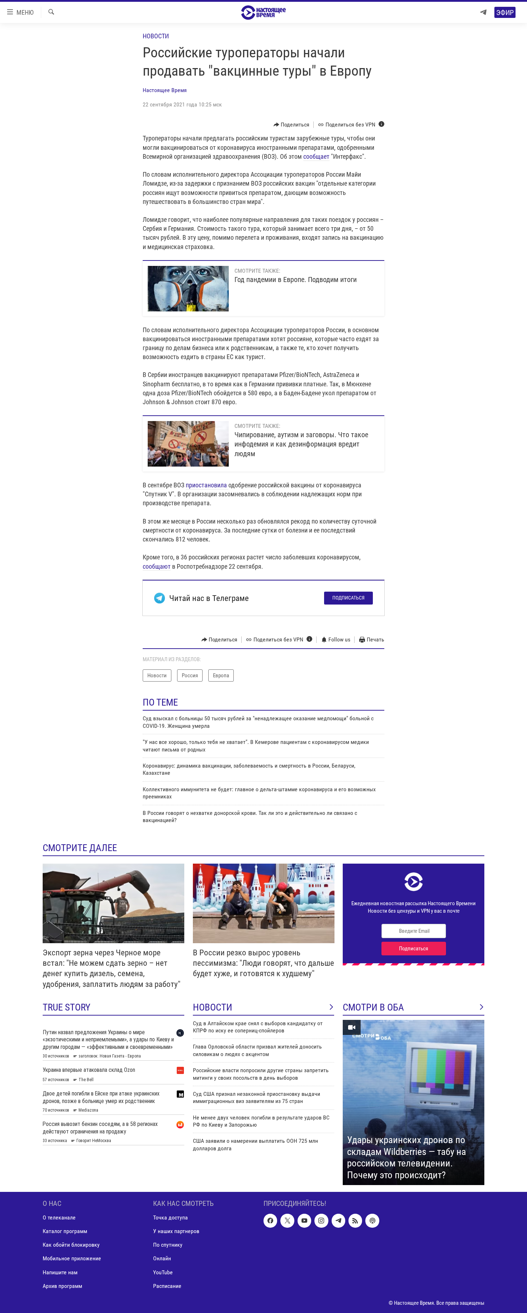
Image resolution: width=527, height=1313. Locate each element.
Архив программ (62, 1286)
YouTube (163, 1272)
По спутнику (167, 1245)
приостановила (207, 485)
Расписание (167, 1286)
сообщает (316, 156)
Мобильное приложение (72, 1258)
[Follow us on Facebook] (270, 1221)
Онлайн (162, 1258)
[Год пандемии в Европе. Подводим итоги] (188, 288)
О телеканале (59, 1217)
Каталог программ (65, 1231)
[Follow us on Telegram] (338, 1221)
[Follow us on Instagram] (321, 1221)
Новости (156, 36)
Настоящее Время (165, 90)
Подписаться (348, 598)
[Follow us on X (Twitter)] (287, 1221)
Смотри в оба (373, 1007)
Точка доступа (170, 1217)
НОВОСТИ (212, 1007)
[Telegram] (483, 12)
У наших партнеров (176, 1231)
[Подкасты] (372, 1221)
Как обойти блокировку (71, 1245)
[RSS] (355, 1221)
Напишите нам (60, 1272)
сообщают (157, 566)
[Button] (292, 124)
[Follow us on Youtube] (304, 1221)
